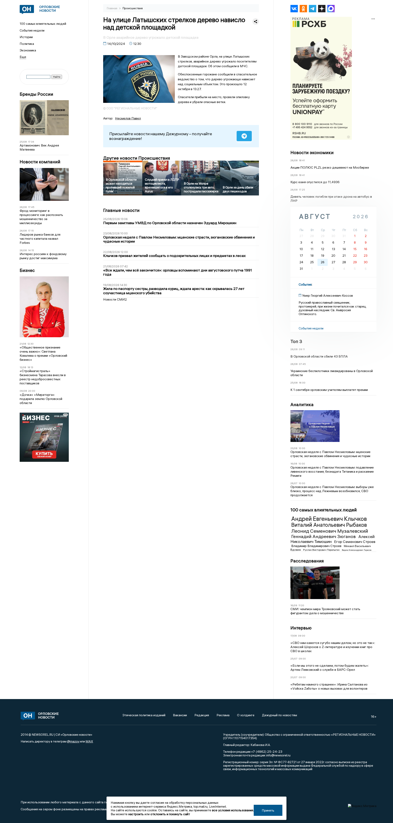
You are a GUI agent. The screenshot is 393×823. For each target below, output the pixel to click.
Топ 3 (296, 341)
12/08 (23, 367)
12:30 (30, 343)
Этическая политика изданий (143, 715)
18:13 (30, 367)
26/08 (23, 207)
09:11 (302, 349)
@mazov (73, 741)
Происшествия (133, 8)
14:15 (31, 250)
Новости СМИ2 (115, 299)
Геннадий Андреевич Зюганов (324, 536)
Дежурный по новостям (279, 715)
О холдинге (245, 715)
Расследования (307, 561)
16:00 (302, 382)
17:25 (302, 189)
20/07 (293, 677)
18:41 (302, 160)
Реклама (223, 715)
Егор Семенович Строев (354, 541)
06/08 (23, 390)
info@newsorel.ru (278, 755)
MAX (89, 741)
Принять (268, 810)
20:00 (31, 390)
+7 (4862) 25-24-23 (266, 751)
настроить (136, 814)
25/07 (293, 658)
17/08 (293, 635)
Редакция (201, 715)
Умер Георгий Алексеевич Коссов (327, 295)
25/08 (23, 141)
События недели (32, 30)
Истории (26, 37)
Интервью (301, 628)
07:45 (302, 364)
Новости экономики (312, 152)
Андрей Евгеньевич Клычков (329, 518)
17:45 (31, 207)
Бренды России (36, 94)
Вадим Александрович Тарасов (356, 550)
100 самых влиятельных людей (43, 24)
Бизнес (27, 270)
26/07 (293, 483)
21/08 (23, 343)
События (305, 284)
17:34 (31, 141)
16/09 (293, 605)
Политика (27, 44)
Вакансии (180, 715)
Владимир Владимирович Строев (316, 546)
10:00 (302, 448)
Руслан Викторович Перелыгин (321, 549)
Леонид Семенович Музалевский (329, 531)
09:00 (301, 635)
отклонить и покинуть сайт (170, 814)
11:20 (301, 605)
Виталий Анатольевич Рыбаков (329, 525)
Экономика (28, 50)
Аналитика (302, 404)
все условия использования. (233, 810)
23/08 (293, 448)
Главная (112, 8)
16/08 (293, 463)
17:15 (31, 230)
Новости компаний (40, 161)
